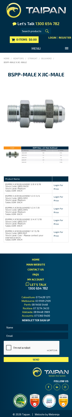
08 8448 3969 (42, 311)
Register (65, 37)
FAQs (35, 274)
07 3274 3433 (41, 308)
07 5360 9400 (42, 315)
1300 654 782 (38, 288)
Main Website (35, 264)
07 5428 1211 (43, 297)
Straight (32, 58)
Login (52, 37)
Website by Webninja (47, 414)
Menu (36, 48)
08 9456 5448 (40, 304)
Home (6, 58)
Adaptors (18, 58)
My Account (35, 279)
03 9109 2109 (43, 300)
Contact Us (36, 269)
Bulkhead (46, 58)
